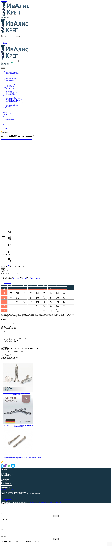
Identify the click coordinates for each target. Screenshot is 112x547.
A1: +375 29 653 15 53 (6, 483)
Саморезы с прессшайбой (11, 101)
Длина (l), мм (4, 254)
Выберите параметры (16, 394)
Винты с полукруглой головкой (13, 73)
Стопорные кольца (7, 116)
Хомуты (5, 118)
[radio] (10, 231)
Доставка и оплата (7, 283)
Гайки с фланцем (9, 83)
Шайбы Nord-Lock (10, 88)
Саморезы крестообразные (11, 97)
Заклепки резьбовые (10, 111)
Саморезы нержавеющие (9, 139)
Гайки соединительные (11, 85)
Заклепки (20, 492)
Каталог (2, 67)
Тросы (4, 115)
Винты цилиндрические (11, 78)
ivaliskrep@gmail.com (5, 18)
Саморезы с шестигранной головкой (14, 104)
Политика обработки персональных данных (38, 502)
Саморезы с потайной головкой (13, 100)
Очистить (9, 265)
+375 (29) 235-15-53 (5, 64)
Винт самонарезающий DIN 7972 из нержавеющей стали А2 (16, 393)
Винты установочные (10, 77)
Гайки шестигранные (10, 86)
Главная (2, 139)
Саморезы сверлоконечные (12, 105)
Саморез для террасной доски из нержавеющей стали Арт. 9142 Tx (18, 425)
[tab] (38, 280)
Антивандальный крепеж (8, 119)
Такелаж (5, 114)
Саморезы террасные (10, 106)
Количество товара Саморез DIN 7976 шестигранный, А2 (13, 266)
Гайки (4, 79)
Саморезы (5, 95)
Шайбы (4, 87)
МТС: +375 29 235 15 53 (6, 485)
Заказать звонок (4, 132)
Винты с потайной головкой (12, 76)
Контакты (5, 500)
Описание (5, 281)
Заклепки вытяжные (10, 108)
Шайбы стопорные (10, 93)
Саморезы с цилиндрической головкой (14, 102)
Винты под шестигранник (11, 72)
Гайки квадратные (10, 80)
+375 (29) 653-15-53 (5, 17)
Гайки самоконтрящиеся (11, 84)
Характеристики (6, 280)
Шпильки (5, 112)
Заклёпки (5, 107)
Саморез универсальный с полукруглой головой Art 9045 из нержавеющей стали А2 (22, 457)
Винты (4, 71)
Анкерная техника (7, 113)
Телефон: (3, 512)
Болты (4, 70)
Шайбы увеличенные (10, 94)
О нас (4, 496)
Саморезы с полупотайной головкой (14, 99)
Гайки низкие (9, 81)
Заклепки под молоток (11, 109)
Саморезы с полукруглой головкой (13, 98)
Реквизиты (5, 497)
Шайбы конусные (10, 90)
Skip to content (4, 1)
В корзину (3, 267)
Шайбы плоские (9, 91)
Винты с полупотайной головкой (13, 74)
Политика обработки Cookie (55, 502)
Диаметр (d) (3, 236)
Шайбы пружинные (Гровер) (12, 92)
